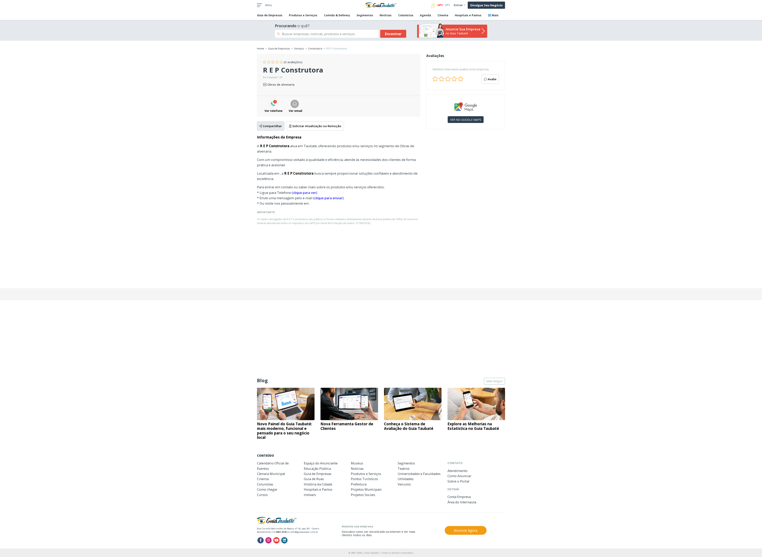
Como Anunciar (459, 476)
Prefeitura (359, 484)
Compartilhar (272, 126)
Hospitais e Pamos (468, 15)
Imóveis (310, 494)
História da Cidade (318, 484)
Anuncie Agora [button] (465, 530)
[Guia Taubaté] (380, 5)
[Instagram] (268, 540)
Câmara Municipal (271, 473)
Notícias (386, 15)
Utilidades (406, 479)
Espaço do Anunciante (321, 463)
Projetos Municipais (366, 489)
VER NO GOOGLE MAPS (465, 120)
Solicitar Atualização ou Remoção (316, 126)
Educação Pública (317, 468)
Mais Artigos (494, 381)
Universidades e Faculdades (419, 473)
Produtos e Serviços (303, 15)
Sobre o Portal (458, 481)
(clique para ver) (304, 192)
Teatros (404, 468)
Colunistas (405, 15)
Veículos (404, 484)
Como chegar (267, 489)
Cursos (262, 494)
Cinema (443, 15)
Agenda (425, 15)
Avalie (491, 79)
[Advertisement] (465, 166)
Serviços (299, 48)
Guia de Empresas (279, 48)
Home (260, 48)
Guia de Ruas (314, 479)
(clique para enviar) (328, 198)
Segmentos (365, 15)
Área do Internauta (461, 502)
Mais (494, 15)
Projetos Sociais (363, 494)
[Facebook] (260, 540)
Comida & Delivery (337, 15)
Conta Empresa (459, 496)
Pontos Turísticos (364, 479)
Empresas (269, 15)
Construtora (315, 48)
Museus (357, 463)
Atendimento (457, 470)
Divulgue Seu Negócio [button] (486, 5)
